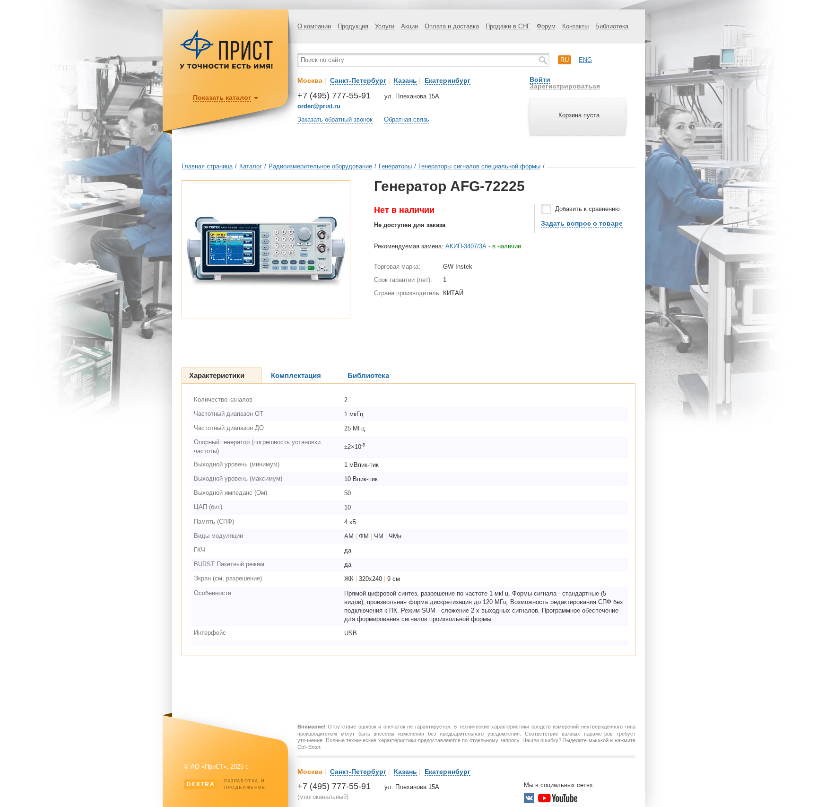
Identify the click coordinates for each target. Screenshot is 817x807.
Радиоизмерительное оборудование (320, 166)
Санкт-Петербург (358, 80)
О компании (314, 26)
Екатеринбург (447, 80)
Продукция (353, 26)
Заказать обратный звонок (335, 119)
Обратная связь (406, 119)
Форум (546, 26)
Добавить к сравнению (587, 208)
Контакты (575, 26)
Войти (540, 79)
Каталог (250, 166)
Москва (309, 80)
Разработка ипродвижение (226, 784)
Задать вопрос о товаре (582, 223)
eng (585, 59)
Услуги (384, 26)
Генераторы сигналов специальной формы (479, 166)
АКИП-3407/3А (466, 246)
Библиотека (611, 26)
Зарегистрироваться (565, 86)
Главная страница (207, 166)
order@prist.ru (318, 106)
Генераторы (395, 166)
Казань (405, 80)
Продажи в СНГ (508, 26)
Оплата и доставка (452, 26)
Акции (409, 26)
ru (564, 59)
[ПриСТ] (226, 67)
